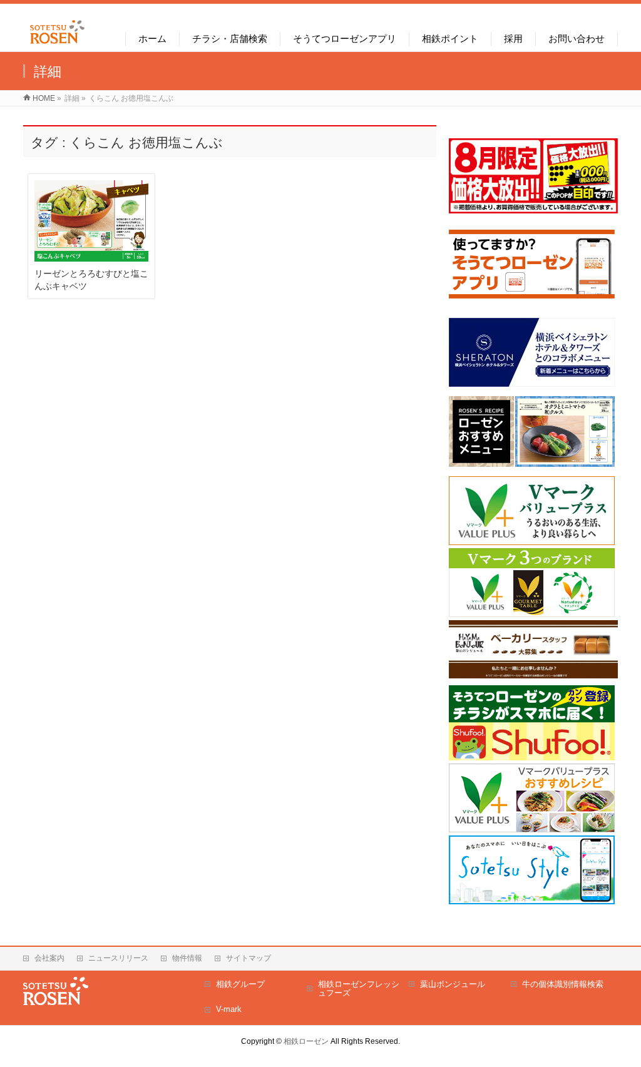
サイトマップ (248, 958)
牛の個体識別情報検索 (562, 984)
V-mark (229, 1009)
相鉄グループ (240, 984)
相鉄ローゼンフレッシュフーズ (358, 988)
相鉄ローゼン (306, 1041)
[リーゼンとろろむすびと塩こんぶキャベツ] (91, 221)
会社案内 (49, 958)
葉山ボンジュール (452, 984)
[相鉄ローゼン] (57, 44)
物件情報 (187, 958)
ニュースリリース (118, 958)
